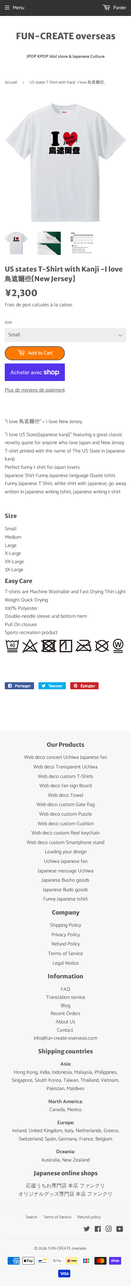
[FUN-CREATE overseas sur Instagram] (109, 1230)
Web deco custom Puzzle (65, 814)
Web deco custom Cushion (65, 823)
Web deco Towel (65, 795)
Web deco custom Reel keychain (65, 833)
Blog (65, 1005)
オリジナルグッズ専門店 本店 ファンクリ (65, 1194)
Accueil (11, 82)
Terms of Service (65, 953)
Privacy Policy (66, 935)
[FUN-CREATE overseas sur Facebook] (97, 1230)
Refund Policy (66, 944)
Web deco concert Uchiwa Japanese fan (65, 757)
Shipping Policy (65, 925)
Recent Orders (65, 1013)
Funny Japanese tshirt (65, 899)
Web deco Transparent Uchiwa (65, 767)
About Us (65, 1022)
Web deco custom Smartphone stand (65, 842)
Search (31, 1217)
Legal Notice (65, 963)
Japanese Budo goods (65, 890)
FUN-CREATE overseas (65, 36)
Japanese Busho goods (65, 880)
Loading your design (65, 852)
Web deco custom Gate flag (66, 804)
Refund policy (89, 1217)
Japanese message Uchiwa (65, 871)
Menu (18, 8)
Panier (119, 8)
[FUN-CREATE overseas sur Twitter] (87, 1230)
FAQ (65, 989)
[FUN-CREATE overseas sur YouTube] (119, 1230)
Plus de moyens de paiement (35, 390)
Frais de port (18, 305)
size (8, 322)
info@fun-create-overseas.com (65, 1038)
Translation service (65, 997)
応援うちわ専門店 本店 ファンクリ (65, 1186)
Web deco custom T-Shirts (65, 776)
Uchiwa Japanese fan (65, 861)
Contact (65, 1030)
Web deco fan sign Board (65, 785)
